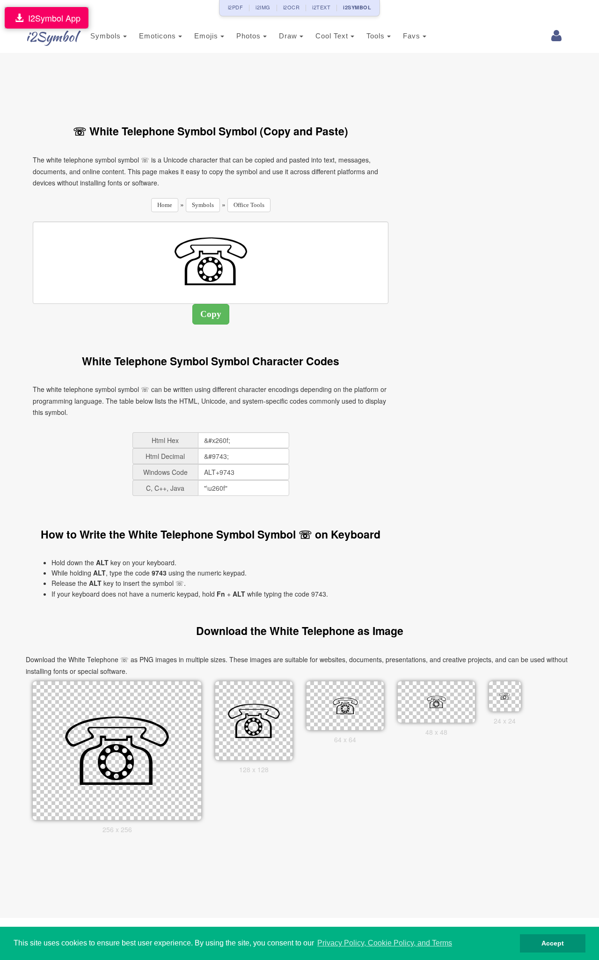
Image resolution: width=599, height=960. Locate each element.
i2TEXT (321, 7)
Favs (413, 36)
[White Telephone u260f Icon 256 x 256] (117, 749)
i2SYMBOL (357, 7)
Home (164, 204)
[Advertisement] (210, 83)
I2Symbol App (51, 18)
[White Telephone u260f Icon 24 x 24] (505, 695)
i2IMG (263, 7)
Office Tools (249, 204)
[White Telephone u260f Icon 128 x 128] (254, 719)
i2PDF (235, 7)
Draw (289, 36)
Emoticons (158, 36)
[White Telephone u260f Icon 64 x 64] (345, 704)
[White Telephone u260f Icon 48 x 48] (436, 701)
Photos (249, 36)
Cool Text (333, 36)
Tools (376, 36)
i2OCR (291, 7)
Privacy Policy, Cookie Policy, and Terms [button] (384, 943)
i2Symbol (51, 36)
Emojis (207, 36)
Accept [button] (552, 943)
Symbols (106, 36)
